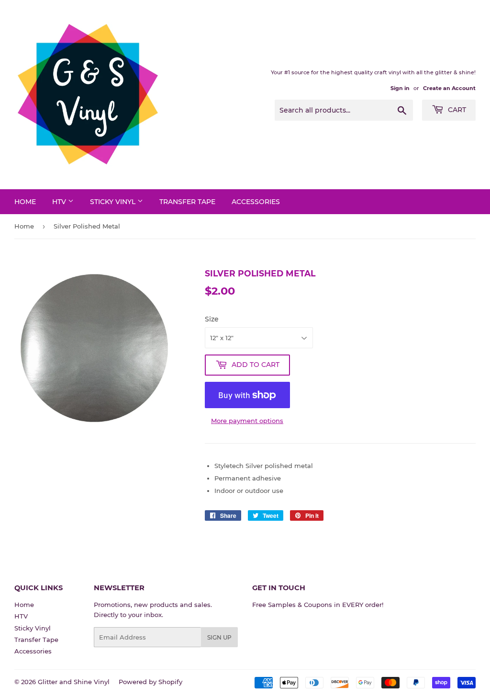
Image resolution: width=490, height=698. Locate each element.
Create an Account (449, 88)
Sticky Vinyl (113, 201)
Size (212, 319)
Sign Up (219, 637)
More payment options (247, 420)
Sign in (400, 88)
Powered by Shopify (150, 682)
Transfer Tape (187, 201)
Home (25, 201)
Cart (456, 109)
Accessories (256, 201)
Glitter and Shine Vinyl (74, 682)
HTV (60, 201)
